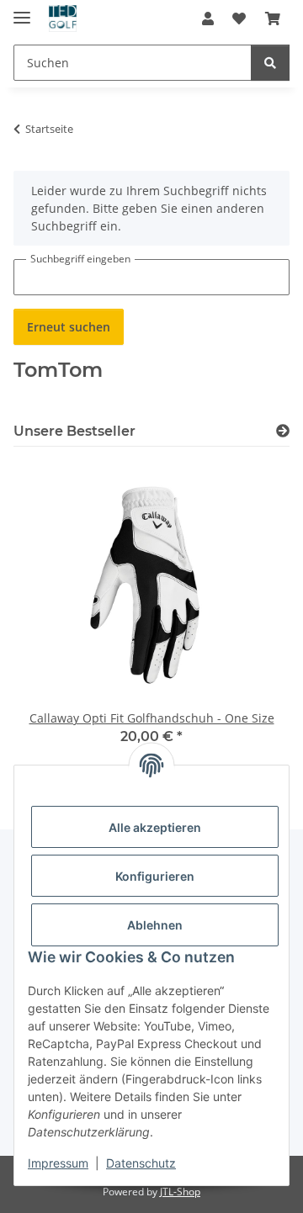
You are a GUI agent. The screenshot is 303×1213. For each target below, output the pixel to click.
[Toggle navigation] (21, 10)
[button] (208, 18)
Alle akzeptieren (155, 827)
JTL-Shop (180, 1191)
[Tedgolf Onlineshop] (63, 19)
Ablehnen (155, 925)
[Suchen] (270, 63)
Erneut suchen (68, 327)
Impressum (58, 1163)
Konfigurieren (154, 876)
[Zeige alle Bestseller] (283, 431)
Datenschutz (141, 1163)
